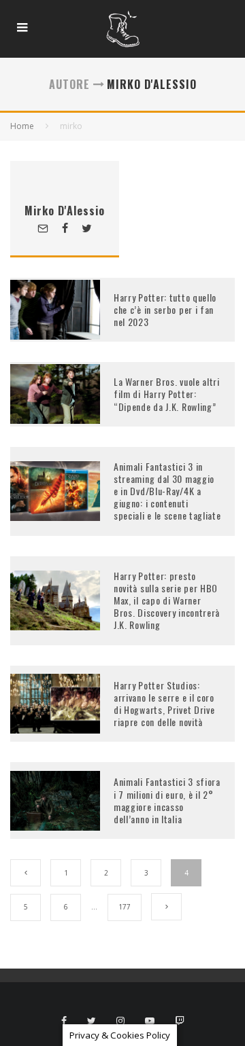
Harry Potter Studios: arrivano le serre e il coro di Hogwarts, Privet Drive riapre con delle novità (164, 703)
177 (124, 907)
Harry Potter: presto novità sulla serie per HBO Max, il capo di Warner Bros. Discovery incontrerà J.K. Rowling (167, 600)
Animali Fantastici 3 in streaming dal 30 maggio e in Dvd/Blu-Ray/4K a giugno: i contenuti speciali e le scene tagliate (167, 491)
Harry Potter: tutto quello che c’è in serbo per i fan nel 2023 (165, 309)
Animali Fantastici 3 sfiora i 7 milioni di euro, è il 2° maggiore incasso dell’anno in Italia (167, 800)
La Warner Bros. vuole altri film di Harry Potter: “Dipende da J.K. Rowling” (167, 393)
